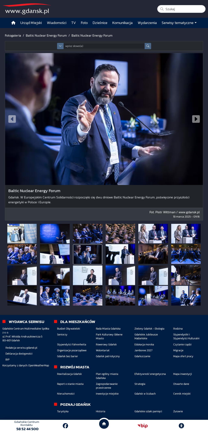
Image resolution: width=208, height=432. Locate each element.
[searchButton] (148, 46)
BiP (7, 359)
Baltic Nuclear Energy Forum (46, 35)
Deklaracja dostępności (18, 354)
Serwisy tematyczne (178, 22)
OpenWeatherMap (38, 365)
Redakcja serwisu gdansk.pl (21, 348)
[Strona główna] (13, 23)
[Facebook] (65, 426)
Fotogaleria (13, 35)
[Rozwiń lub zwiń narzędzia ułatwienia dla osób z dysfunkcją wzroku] (181, 426)
